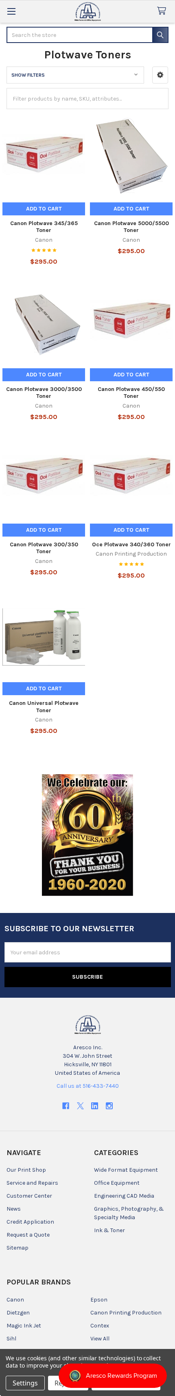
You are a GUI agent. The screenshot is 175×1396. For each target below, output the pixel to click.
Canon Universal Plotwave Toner (44, 707)
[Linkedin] (94, 1106)
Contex (99, 1325)
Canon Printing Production (126, 1312)
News (14, 1208)
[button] (160, 75)
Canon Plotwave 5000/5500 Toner (131, 227)
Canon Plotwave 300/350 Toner (44, 548)
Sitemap (17, 1247)
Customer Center (29, 1195)
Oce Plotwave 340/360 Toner (131, 544)
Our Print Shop (26, 1169)
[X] (80, 1106)
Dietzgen (18, 1312)
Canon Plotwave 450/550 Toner (131, 393)
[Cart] (163, 11)
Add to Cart (44, 208)
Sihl (11, 1338)
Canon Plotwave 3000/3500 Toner (44, 393)
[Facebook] (65, 1106)
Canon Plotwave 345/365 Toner (44, 227)
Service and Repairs (32, 1182)
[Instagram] (109, 1106)
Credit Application (30, 1221)
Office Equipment (117, 1182)
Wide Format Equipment (126, 1169)
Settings (25, 1383)
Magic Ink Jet (24, 1325)
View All (99, 1338)
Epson (98, 1299)
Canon (15, 1299)
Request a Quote (28, 1234)
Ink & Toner (109, 1230)
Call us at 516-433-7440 (88, 1085)
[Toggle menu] (11, 11)
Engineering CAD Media (124, 1195)
